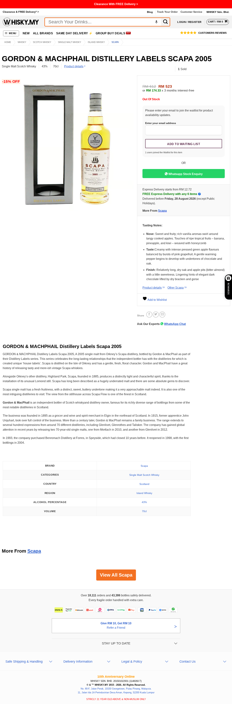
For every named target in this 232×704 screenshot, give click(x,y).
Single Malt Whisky (69, 42)
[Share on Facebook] (149, 315)
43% (144, 502)
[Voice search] (156, 22)
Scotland (144, 484)
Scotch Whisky (42, 42)
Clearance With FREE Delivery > (116, 4)
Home (7, 42)
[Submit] (165, 22)
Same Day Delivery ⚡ (74, 33)
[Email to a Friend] (162, 315)
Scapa (115, 42)
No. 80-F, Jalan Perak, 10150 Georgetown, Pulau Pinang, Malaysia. (116, 688)
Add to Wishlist (157, 299)
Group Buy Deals (110, 33)
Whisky (22, 42)
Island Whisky (96, 42)
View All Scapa (116, 574)
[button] (11, 33)
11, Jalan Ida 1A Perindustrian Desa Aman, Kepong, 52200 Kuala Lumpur (116, 692)
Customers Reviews (212, 33)
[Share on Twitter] (156, 315)
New (26, 33)
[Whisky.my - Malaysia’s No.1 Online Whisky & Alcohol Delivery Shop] (21, 22)
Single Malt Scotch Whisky (144, 474)
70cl (144, 511)
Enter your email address (160, 123)
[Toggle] (175, 644)
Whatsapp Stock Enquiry (185, 174)
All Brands (43, 33)
